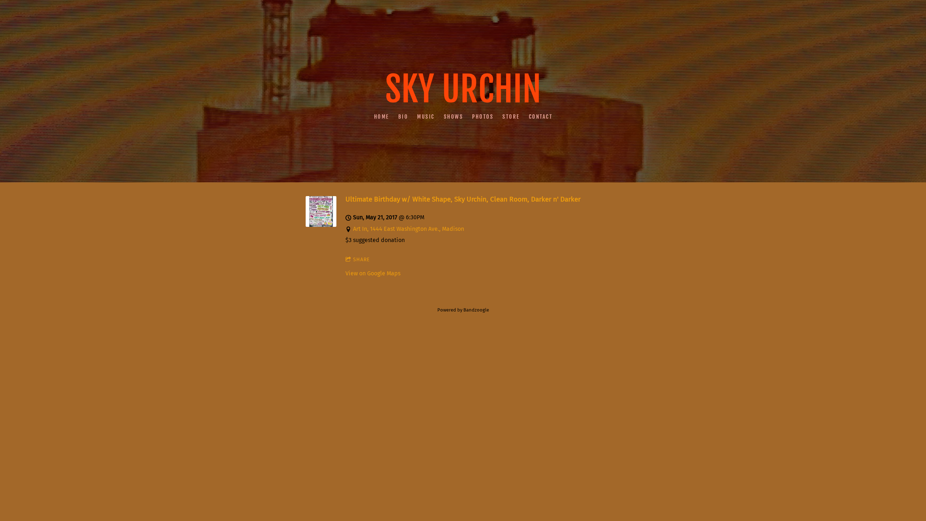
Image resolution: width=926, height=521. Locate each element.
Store (511, 116)
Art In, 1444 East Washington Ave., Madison (408, 228)
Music (426, 116)
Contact (540, 116)
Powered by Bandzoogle (463, 310)
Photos (482, 116)
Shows (453, 116)
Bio (403, 116)
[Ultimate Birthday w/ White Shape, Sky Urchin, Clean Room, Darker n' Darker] (321, 224)
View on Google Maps (372, 273)
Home (381, 116)
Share (361, 260)
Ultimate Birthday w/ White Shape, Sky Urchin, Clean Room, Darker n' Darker (463, 199)
